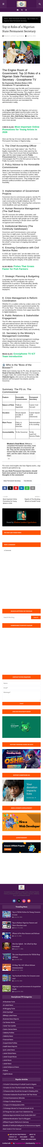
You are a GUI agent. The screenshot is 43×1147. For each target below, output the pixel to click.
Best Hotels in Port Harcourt (12, 1129)
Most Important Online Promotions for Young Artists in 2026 (20, 129)
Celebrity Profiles (8, 1033)
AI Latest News (8, 1005)
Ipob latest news (9, 1050)
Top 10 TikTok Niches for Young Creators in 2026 (26, 913)
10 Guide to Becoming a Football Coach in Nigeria (19, 1084)
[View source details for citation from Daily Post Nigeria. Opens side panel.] (3, 384)
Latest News (7, 1063)
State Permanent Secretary (17, 18)
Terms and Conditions (28, 1139)
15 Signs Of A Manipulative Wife (13, 1105)
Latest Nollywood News (11, 1067)
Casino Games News (10, 1029)
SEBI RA (38, 1143)
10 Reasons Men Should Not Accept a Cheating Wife (20, 1091)
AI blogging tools (9, 1008)
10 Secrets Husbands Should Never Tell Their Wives (20, 1094)
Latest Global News (9, 1053)
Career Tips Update (9, 1026)
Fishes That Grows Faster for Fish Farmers (18, 267)
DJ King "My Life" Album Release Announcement (23, 966)
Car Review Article (9, 1022)
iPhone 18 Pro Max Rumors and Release (26, 933)
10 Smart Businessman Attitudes (14, 1098)
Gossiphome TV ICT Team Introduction (18, 355)
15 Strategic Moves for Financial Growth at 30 (18, 1108)
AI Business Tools (9, 1002)
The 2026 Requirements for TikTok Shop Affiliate (26, 955)
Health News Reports (10, 1046)
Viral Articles (28, 481)
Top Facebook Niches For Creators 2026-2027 (26, 977)
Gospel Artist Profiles (10, 1043)
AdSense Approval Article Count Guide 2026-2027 (19, 1115)
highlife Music (8, 1074)
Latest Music (7, 1060)
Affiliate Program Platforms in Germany (16, 1122)
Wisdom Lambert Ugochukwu (14, 36)
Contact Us (13, 1137)
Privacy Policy (13, 1139)
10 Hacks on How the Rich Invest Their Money (18, 1088)
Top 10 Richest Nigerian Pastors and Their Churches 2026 (24, 924)
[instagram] (26, 10)
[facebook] (17, 10)
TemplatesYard (20, 1143)
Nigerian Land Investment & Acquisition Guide (26, 987)
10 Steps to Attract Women (12, 1101)
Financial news (8, 1039)
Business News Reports (11, 1019)
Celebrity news (8, 1036)
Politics (5, 1070)
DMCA (32, 1137)
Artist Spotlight (8, 1012)
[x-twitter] (22, 10)
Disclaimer (23, 1137)
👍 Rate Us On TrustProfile (17, 1134)
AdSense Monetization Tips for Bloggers (16, 1118)
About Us (32, 1134)
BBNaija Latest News (10, 1015)
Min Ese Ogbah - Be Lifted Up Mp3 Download (24, 945)
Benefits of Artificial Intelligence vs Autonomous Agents (21, 1125)
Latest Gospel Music (10, 1057)
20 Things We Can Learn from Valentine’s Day (18, 1112)
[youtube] (29, 901)
